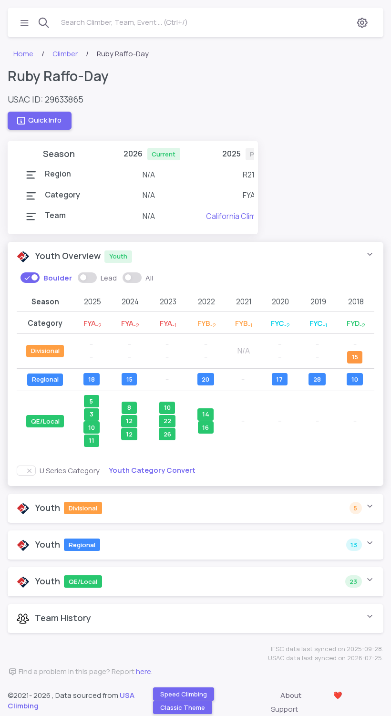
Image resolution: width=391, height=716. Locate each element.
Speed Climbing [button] (183, 694)
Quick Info (45, 120)
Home (23, 54)
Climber (65, 54)
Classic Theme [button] (182, 707)
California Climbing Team (248, 216)
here (143, 671)
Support (284, 709)
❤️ (337, 695)
